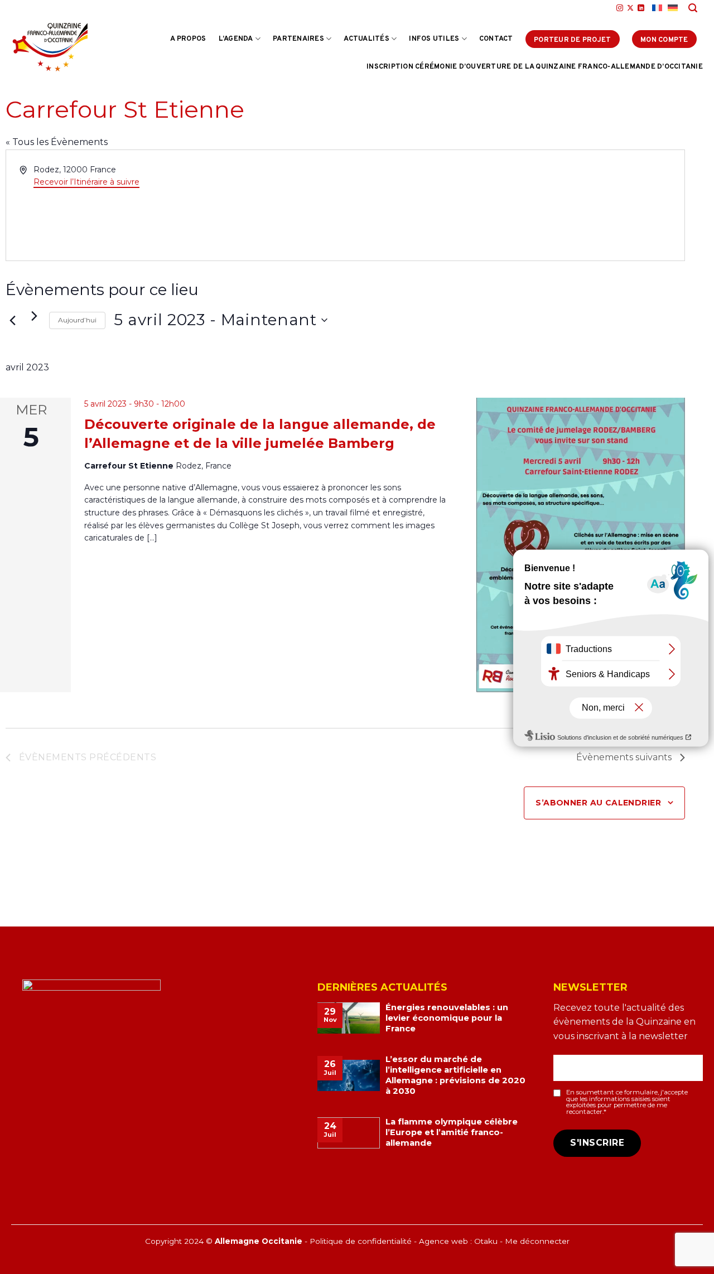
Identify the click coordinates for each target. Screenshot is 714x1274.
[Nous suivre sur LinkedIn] (641, 8)
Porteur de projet (572, 40)
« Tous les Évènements (57, 142)
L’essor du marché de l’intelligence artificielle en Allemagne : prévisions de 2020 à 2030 (455, 1075)
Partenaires (298, 39)
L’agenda (236, 39)
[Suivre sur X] (630, 8)
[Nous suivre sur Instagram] (619, 8)
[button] (693, 8)
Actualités (366, 39)
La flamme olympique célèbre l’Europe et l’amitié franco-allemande (451, 1132)
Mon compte (664, 40)
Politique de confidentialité (361, 1241)
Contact (496, 39)
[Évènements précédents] (12, 320)
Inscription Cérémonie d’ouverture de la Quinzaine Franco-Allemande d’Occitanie (534, 66)
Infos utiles (434, 39)
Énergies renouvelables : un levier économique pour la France (446, 1018)
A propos (188, 39)
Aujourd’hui (77, 320)
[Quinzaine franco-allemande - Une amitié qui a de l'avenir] (50, 47)
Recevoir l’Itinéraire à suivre (86, 182)
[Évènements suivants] (34, 315)
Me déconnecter (537, 1241)
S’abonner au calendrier (598, 803)
